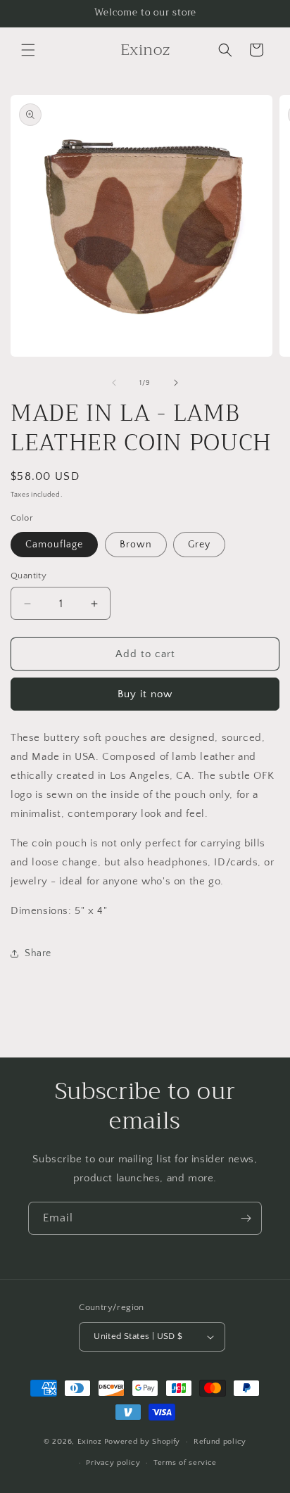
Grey (199, 544)
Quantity (28, 575)
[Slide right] (175, 382)
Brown (136, 544)
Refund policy (220, 1441)
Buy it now (145, 694)
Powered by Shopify (142, 1441)
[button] (28, 49)
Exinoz (89, 1441)
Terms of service (185, 1463)
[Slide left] (114, 382)
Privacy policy (113, 1463)
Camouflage (54, 544)
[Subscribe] (245, 1218)
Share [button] (38, 953)
